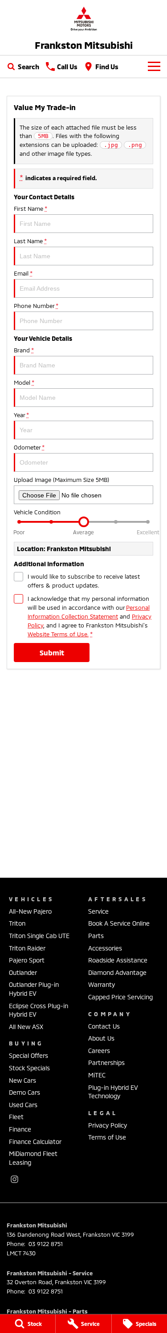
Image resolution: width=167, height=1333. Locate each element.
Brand (23, 350)
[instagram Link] (14, 1179)
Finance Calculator (35, 1141)
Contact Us (104, 1026)
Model (24, 382)
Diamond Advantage (117, 972)
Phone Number (36, 305)
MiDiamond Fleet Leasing (33, 1158)
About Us (101, 1038)
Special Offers (28, 1055)
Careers (99, 1050)
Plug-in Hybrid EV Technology (113, 1092)
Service (98, 911)
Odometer (29, 447)
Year (21, 414)
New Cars (22, 1080)
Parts (96, 935)
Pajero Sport (27, 960)
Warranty (101, 984)
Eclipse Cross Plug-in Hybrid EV (38, 1010)
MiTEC (97, 1075)
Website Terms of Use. (58, 634)
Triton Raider (27, 948)
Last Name (30, 241)
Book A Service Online (119, 923)
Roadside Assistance (117, 960)
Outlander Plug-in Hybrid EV (34, 989)
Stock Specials (29, 1068)
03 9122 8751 (45, 1243)
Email (23, 273)
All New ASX (26, 1026)
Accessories (105, 948)
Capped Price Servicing (120, 997)
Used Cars (23, 1104)
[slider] (83, 522)
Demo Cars (24, 1092)
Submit (52, 652)
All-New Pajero (30, 911)
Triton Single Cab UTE (39, 935)
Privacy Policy (107, 1125)
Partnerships (106, 1062)
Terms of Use (107, 1137)
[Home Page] (83, 18)
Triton (17, 923)
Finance (20, 1129)
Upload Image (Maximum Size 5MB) (61, 479)
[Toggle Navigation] (154, 66)
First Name (30, 208)
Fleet (16, 1116)
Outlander (23, 972)
